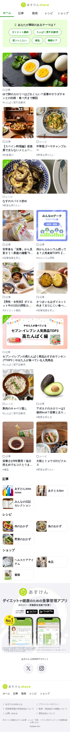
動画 (35, 13)
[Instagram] (41, 668)
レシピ (49, 13)
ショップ (63, 13)
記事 (21, 13)
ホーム (7, 12)
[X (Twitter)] (28, 668)
